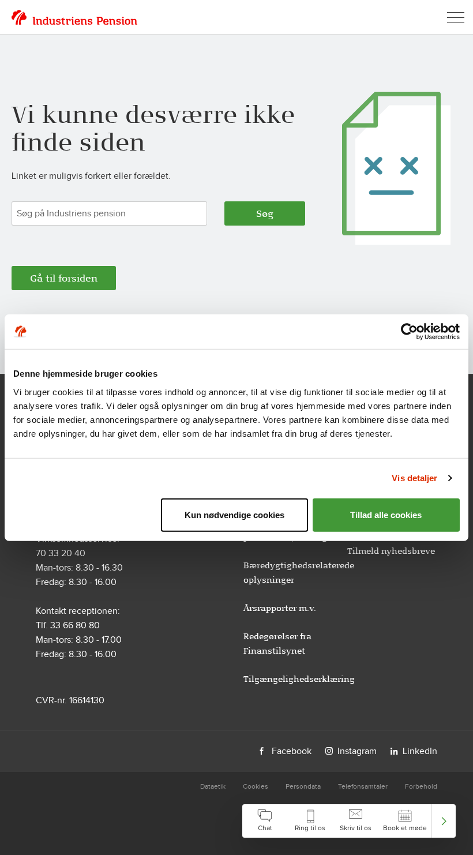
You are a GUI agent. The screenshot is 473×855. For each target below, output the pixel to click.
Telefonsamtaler (363, 786)
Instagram (357, 751)
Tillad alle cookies (386, 514)
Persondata (303, 786)
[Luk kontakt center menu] (444, 821)
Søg (264, 213)
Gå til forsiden (63, 278)
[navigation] (349, 821)
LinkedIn (420, 751)
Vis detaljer (414, 478)
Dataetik (213, 786)
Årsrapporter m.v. (279, 608)
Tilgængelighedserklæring (299, 679)
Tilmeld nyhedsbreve (391, 551)
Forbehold (421, 786)
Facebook (291, 751)
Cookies (255, 786)
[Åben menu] (455, 17)
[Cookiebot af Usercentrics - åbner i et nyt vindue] (409, 331)
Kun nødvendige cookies (234, 514)
